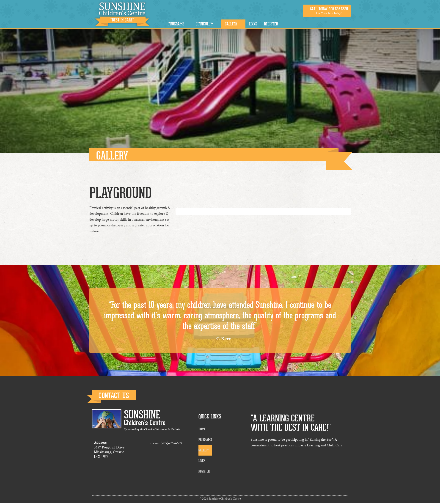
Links (201, 461)
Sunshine (142, 414)
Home (202, 429)
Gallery (203, 450)
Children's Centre (144, 422)
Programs (205, 439)
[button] (327, 11)
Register (204, 471)
